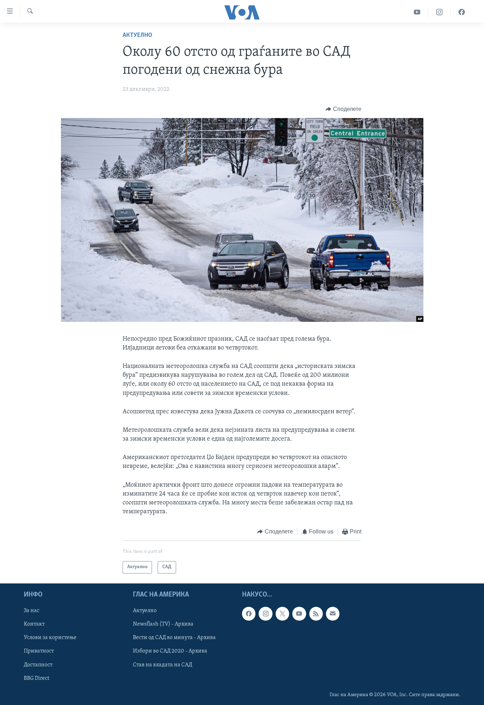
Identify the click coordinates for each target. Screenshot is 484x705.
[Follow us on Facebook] (248, 613)
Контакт (34, 624)
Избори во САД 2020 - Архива (170, 651)
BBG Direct (36, 678)
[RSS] (316, 613)
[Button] (343, 109)
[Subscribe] (332, 613)
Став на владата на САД (162, 664)
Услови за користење (50, 637)
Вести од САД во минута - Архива (174, 637)
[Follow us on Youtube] (299, 613)
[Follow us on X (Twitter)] (282, 613)
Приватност (39, 651)
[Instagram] (439, 12)
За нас (31, 611)
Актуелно (137, 35)
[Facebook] (462, 12)
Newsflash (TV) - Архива (163, 624)
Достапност (38, 664)
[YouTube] (417, 12)
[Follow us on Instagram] (265, 613)
